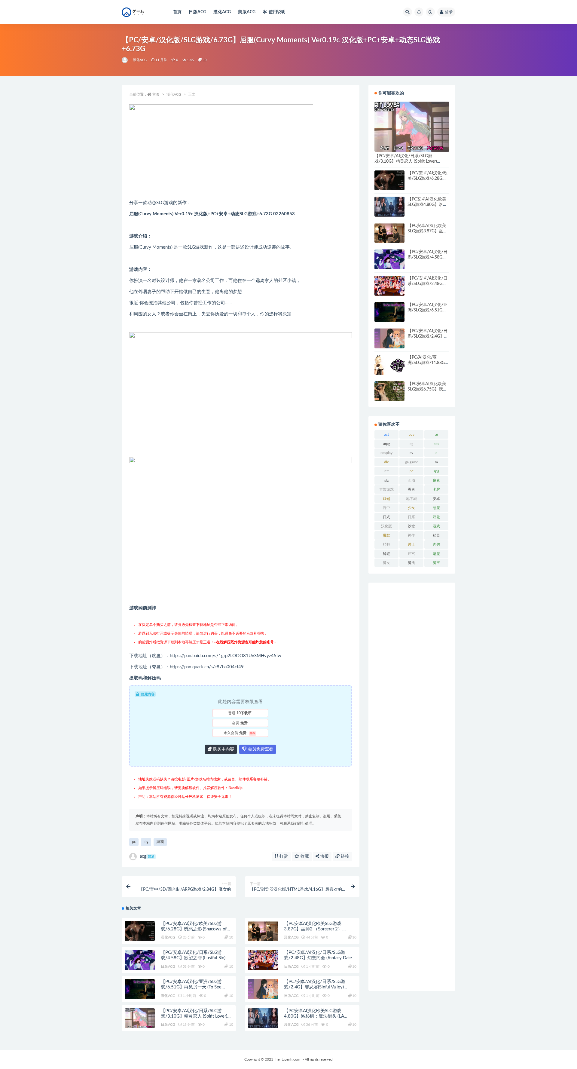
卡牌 (436, 489)
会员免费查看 (260, 749)
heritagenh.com (288, 1059)
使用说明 (277, 12)
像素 (436, 480)
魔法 (411, 563)
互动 (411, 480)
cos (436, 444)
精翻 (386, 544)
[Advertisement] (411, 787)
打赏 (283, 856)
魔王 (436, 563)
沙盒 (411, 526)
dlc (386, 462)
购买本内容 (223, 749)
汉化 (436, 517)
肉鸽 (436, 544)
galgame (411, 462)
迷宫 (411, 554)
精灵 (436, 535)
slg (146, 842)
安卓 (436, 499)
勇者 (411, 489)
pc (134, 842)
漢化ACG (222, 12)
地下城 (411, 499)
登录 (448, 12)
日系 (411, 517)
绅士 (411, 544)
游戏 (160, 842)
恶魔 (436, 508)
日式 (386, 517)
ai (436, 434)
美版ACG (246, 12)
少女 (411, 508)
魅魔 (436, 554)
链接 (344, 856)
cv (411, 453)
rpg (436, 471)
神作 (411, 535)
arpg (386, 444)
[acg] (125, 60)
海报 (324, 856)
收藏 (304, 856)
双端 (386, 499)
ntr (386, 471)
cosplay (386, 453)
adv (411, 434)
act (386, 434)
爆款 (386, 535)
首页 (177, 12)
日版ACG (197, 12)
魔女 (386, 563)
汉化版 (386, 526)
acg (147, 856)
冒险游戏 (386, 489)
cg (411, 444)
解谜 (386, 554)
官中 (386, 508)
